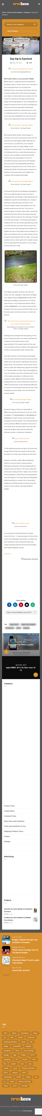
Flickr (17, 1051)
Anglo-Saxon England (28, 624)
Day (31, 1042)
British (20, 1037)
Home (4, 12)
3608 (30, 63)
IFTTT (33, 1055)
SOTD (24, 1073)
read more (7, 554)
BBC (12, 1037)
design (6, 1046)
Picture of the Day (28, 1068)
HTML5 (23, 1055)
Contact (7, 836)
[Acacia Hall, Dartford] (6, 970)
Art (5, 1037)
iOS (17, 1059)
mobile (6, 1068)
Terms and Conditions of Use (15, 826)
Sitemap (7, 842)
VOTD (15, 1086)
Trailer (19, 1077)
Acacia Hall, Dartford (21, 970)
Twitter (28, 1077)
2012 (5, 1033)
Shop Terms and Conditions (14, 821)
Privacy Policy (9, 806)
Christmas (31, 1037)
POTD (6, 1073)
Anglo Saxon (23, 297)
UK (36, 1077)
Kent (31, 79)
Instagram (27, 12)
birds (18, 628)
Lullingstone (13, 306)
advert (14, 1033)
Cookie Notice (9, 811)
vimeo (6, 1086)
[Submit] (35, 24)
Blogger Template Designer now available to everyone (25, 941)
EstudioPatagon (27, 1111)
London (13, 1064)
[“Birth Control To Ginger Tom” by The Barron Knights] (6, 950)
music (15, 1068)
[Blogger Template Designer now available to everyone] (6, 940)
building (26, 628)
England (28, 1046)
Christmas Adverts (10, 1042)
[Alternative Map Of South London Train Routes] (6, 960)
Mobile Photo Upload (21, 39)
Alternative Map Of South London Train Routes (25, 961)
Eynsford (20, 116)
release (15, 1073)
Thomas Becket (18, 415)
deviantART (17, 1046)
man (29, 1064)
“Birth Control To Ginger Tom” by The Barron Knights (25, 951)
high (14, 1055)
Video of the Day (24, 1081)
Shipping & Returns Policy (13, 831)
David (23, 1042)
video (12, 1081)
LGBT (34, 1059)
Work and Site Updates (14, 12)
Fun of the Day (29, 1051)
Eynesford (25, 72)
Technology (8, 1077)
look (22, 1064)
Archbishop (9, 628)
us (5, 1081)
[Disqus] (21, 712)
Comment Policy (10, 816)
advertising (25, 1033)
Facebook (7, 1051)
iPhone (25, 1059)
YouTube (24, 1086)
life (5, 1064)
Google (6, 1055)
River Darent (10, 327)
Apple (35, 1033)
